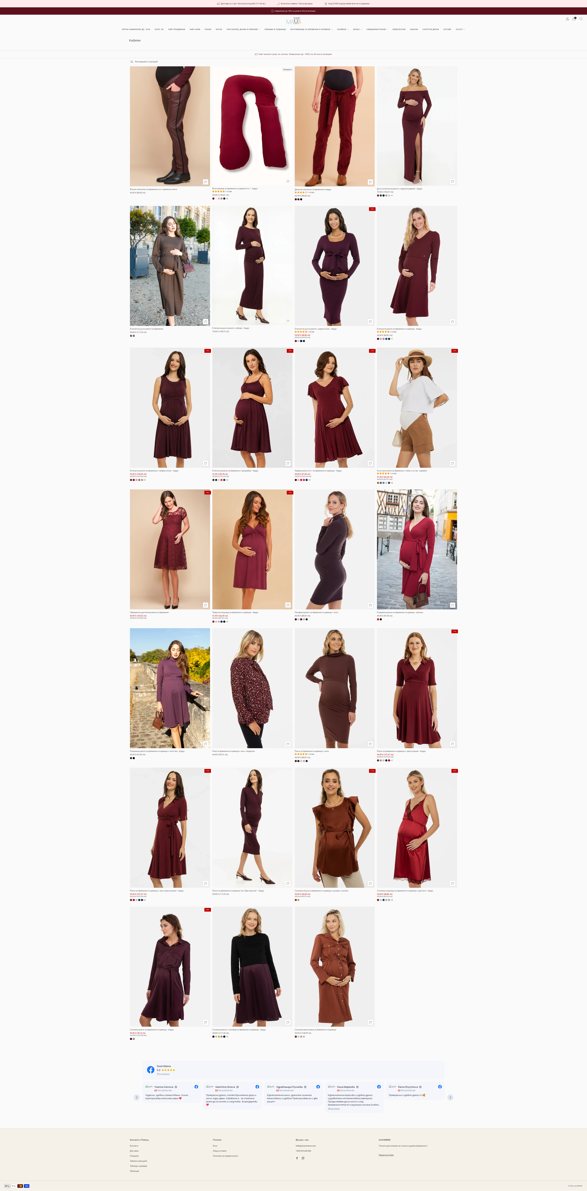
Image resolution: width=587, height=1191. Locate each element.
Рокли (208, 29)
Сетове (447, 29)
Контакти (134, 1146)
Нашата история (386, 1155)
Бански (414, 29)
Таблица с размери (138, 1166)
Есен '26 (159, 29)
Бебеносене (399, 29)
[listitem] (241, 3)
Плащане (134, 1156)
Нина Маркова (285, 1087)
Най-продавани (176, 29)
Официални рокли (376, 29)
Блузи (219, 29)
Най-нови (195, 29)
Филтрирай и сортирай (146, 61)
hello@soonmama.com (306, 1146)
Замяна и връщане (138, 1161)
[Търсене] (580, 18)
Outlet (459, 29)
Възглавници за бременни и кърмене (310, 29)
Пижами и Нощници (275, 29)
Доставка (134, 1151)
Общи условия (219, 1151)
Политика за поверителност (225, 1156)
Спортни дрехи (431, 29)
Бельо (356, 29)
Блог (215, 1146)
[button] (273, 1108)
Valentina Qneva (164, 1087)
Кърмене (341, 29)
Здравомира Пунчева (228, 1087)
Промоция (134, 1171)
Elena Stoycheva (347, 1087)
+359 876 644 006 (303, 1151)
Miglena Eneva (406, 1087)
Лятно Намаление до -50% (136, 29)
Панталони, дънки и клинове (242, 29)
